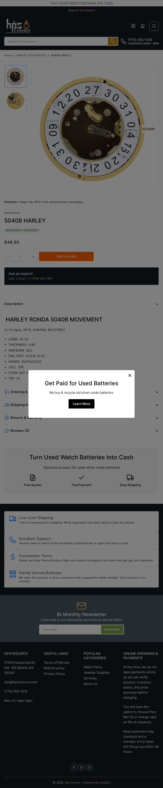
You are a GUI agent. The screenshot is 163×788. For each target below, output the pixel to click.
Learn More (81, 404)
